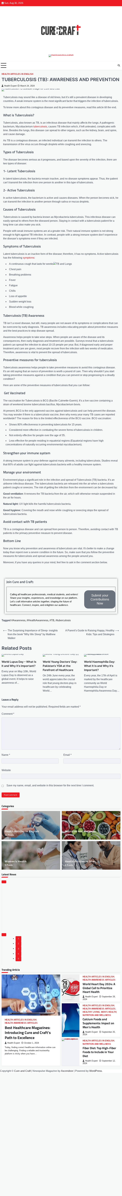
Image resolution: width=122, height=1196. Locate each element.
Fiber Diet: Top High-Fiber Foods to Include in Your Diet (99, 1052)
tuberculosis (40, 126)
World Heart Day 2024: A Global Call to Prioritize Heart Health (99, 988)
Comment (8, 713)
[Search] (118, 65)
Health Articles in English (17, 74)
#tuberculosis (63, 620)
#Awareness (18, 620)
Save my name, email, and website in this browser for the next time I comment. (50, 785)
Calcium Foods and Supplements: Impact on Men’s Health (98, 1023)
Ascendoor (67, 1071)
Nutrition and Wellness (80, 833)
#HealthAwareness (37, 620)
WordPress (95, 1071)
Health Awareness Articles (21, 1023)
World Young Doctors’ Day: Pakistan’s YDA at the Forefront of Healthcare (60, 666)
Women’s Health (15, 863)
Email (67, 755)
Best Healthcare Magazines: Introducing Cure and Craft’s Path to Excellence (28, 1032)
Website (6, 770)
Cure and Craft (22, 1071)
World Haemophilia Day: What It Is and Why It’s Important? (99, 666)
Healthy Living (91, 1012)
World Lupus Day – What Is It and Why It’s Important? (19, 663)
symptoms (28, 257)
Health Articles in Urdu (80, 863)
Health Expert (10, 86)
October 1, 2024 (31, 1043)
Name (6, 755)
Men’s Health (108, 1012)
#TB (52, 620)
